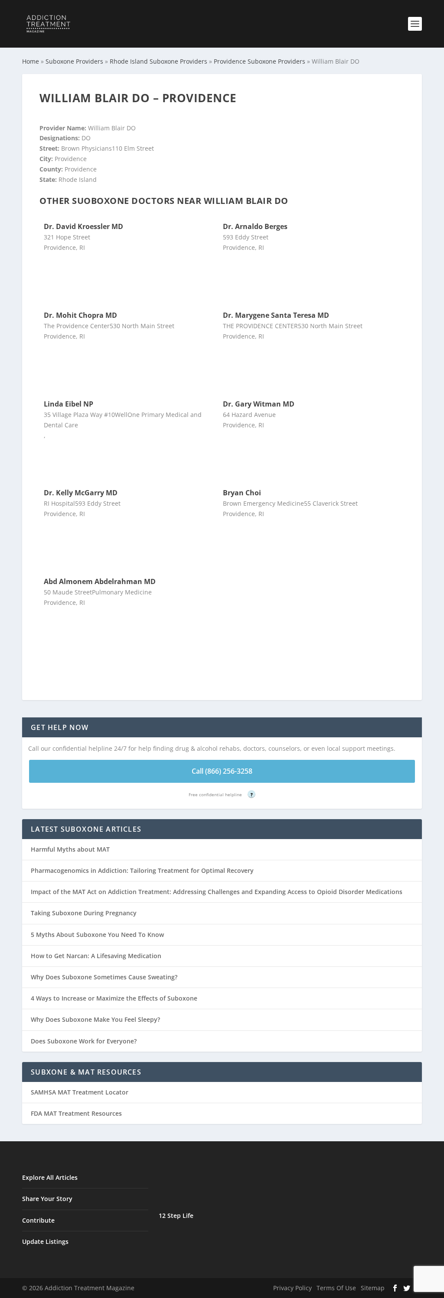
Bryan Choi (242, 492)
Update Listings (45, 1241)
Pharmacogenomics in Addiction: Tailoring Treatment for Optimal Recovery (142, 870)
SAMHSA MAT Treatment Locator (79, 1092)
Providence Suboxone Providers (259, 61)
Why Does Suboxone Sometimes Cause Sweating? (104, 977)
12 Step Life (176, 1215)
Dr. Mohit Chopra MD (80, 315)
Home (30, 61)
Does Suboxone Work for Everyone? (84, 1041)
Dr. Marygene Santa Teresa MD (276, 315)
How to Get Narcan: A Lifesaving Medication (96, 956)
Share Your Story (47, 1199)
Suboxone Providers (74, 61)
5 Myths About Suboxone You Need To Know (97, 934)
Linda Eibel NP (68, 404)
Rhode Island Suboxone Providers (158, 61)
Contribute (38, 1220)
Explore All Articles (50, 1177)
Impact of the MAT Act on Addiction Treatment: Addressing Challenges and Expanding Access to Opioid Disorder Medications (216, 892)
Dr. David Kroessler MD (83, 226)
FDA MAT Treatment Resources (76, 1113)
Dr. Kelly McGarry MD (81, 492)
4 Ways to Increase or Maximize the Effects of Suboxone (114, 998)
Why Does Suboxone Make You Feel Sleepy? (95, 1019)
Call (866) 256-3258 (222, 771)
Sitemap (373, 1288)
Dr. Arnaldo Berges (255, 226)
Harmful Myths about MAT (70, 849)
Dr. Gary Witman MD (258, 404)
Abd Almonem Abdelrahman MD (100, 581)
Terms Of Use (336, 1288)
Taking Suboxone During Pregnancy (84, 913)
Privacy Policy (292, 1288)
